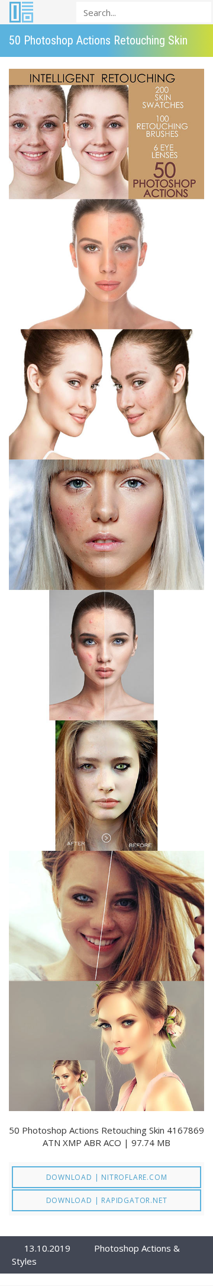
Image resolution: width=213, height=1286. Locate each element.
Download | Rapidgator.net (106, 1200)
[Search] (198, 11)
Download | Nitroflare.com (106, 1177)
